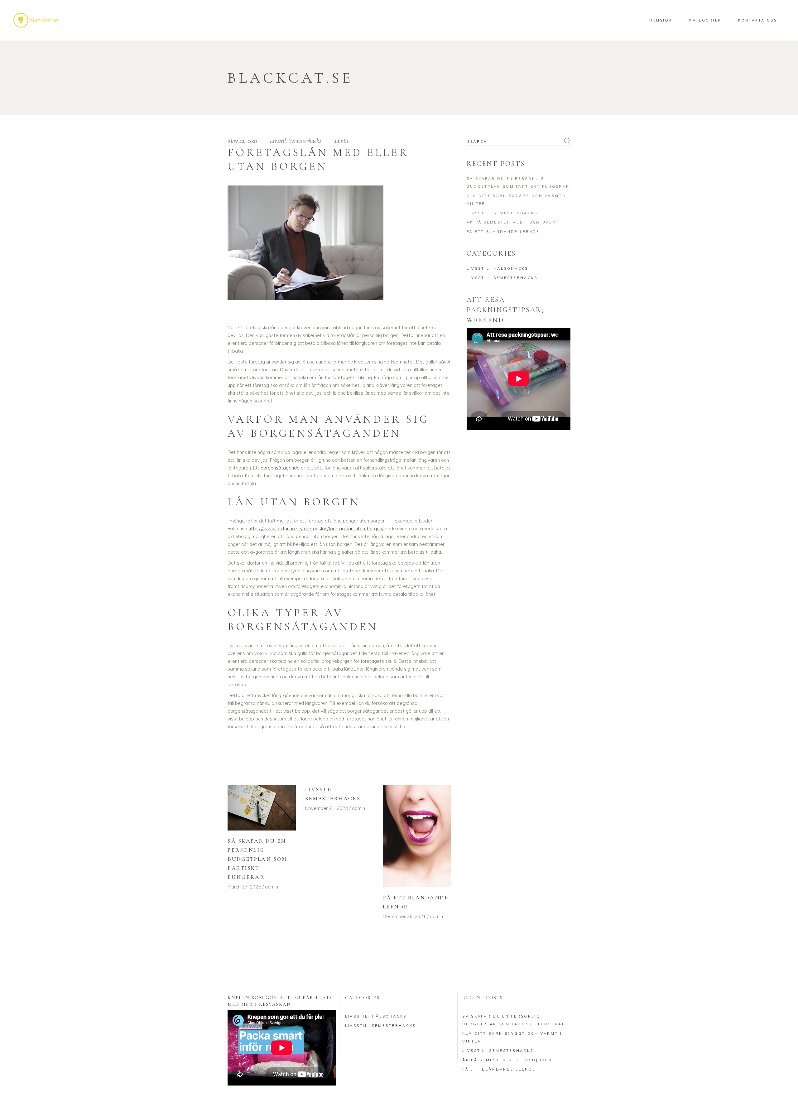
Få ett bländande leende (503, 231)
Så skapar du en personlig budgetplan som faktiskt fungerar (257, 858)
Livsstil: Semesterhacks (295, 140)
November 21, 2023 (326, 808)
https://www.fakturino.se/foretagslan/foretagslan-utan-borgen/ (315, 529)
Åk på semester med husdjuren (511, 222)
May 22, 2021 (243, 140)
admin (341, 140)
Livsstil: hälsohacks (497, 268)
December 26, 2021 (404, 916)
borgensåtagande (280, 468)
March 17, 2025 (244, 887)
